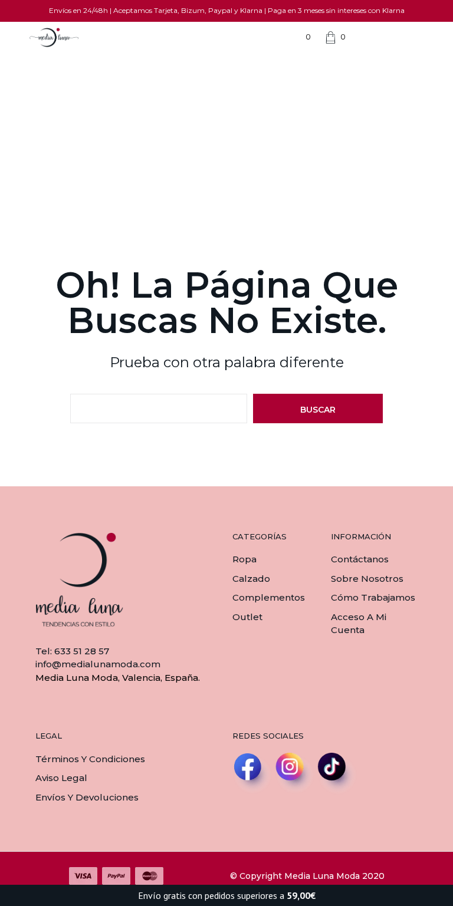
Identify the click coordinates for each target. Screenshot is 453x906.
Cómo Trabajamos (373, 597)
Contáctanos (360, 559)
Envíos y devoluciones (87, 797)
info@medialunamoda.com (97, 664)
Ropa (244, 559)
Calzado (251, 578)
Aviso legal (61, 777)
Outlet (247, 616)
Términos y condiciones (90, 759)
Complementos (268, 597)
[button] (300, 37)
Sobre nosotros (367, 578)
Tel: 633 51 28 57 (72, 651)
